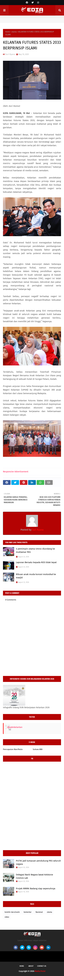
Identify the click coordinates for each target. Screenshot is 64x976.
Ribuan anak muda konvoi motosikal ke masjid (36, 576)
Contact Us (41, 966)
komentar (28, 912)
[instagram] (37, 2)
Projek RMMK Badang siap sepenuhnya (35, 888)
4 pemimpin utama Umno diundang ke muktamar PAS (35, 550)
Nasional (39, 912)
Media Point (40, 971)
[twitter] (32, 2)
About (30, 966)
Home (7, 32)
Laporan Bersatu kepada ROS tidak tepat (36, 562)
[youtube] (42, 947)
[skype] (28, 947)
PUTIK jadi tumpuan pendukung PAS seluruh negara (38, 862)
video (7, 917)
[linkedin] (48, 947)
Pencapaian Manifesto (13, 749)
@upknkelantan (14, 727)
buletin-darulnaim (12, 912)
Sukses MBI (38, 749)
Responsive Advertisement (15, 471)
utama (14, 32)
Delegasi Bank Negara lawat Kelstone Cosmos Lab (34, 876)
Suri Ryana (10, 54)
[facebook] (27, 2)
